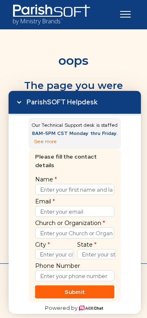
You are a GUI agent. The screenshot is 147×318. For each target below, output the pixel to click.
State (86, 244)
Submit (75, 292)
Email (45, 201)
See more (45, 142)
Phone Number (57, 265)
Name (46, 179)
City (42, 244)
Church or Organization (70, 223)
